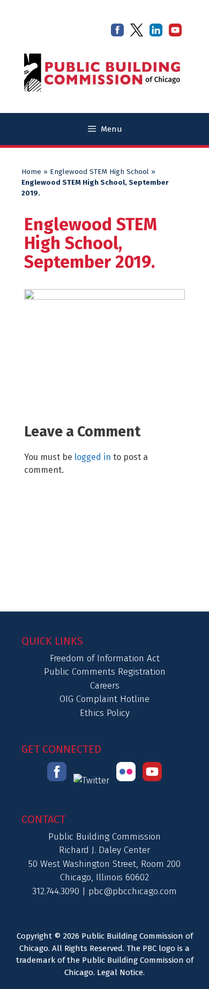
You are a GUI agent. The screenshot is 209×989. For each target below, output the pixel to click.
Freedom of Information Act (105, 658)
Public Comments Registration (105, 671)
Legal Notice (120, 972)
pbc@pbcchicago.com (132, 891)
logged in (92, 457)
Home (31, 172)
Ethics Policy (105, 713)
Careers (105, 685)
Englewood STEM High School (99, 172)
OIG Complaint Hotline (104, 699)
